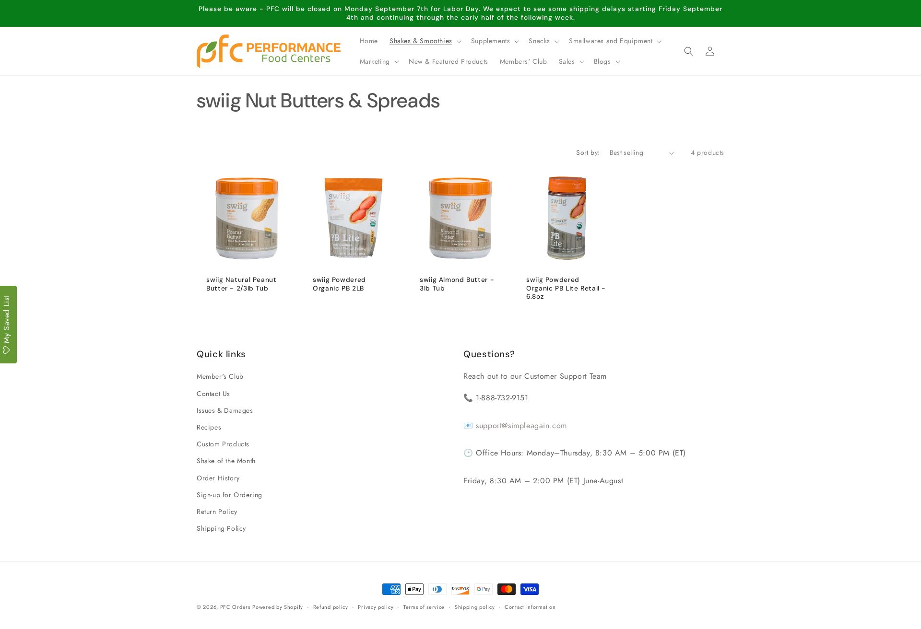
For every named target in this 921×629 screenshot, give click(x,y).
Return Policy (217, 511)
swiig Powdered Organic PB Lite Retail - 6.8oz (566, 288)
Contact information (530, 606)
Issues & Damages (225, 410)
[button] (424, 41)
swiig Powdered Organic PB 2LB (339, 284)
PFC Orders (235, 607)
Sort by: (588, 152)
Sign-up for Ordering (229, 495)
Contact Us (213, 393)
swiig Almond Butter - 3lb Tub (457, 284)
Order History (218, 478)
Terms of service (424, 606)
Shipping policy (475, 606)
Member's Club (220, 377)
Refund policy (330, 606)
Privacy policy (375, 606)
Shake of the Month (226, 461)
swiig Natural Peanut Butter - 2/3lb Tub (241, 284)
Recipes (209, 427)
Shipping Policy (221, 528)
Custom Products (223, 444)
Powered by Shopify (277, 607)
